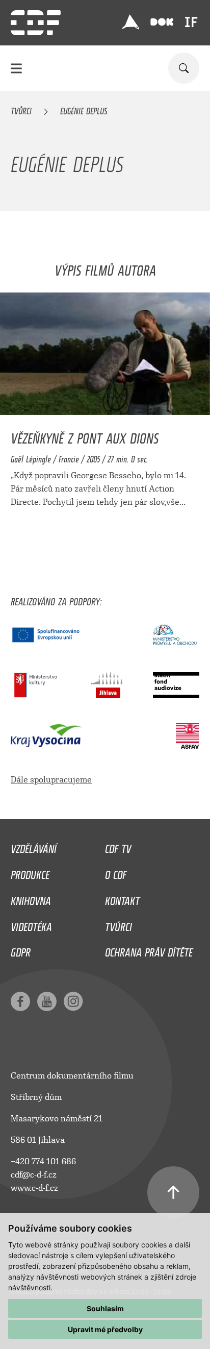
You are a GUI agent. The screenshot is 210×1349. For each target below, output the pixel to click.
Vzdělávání (34, 846)
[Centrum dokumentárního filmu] (36, 22)
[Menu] (16, 68)
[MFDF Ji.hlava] (131, 22)
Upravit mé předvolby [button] (105, 1329)
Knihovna (31, 898)
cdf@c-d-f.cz (34, 1175)
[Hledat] (183, 68)
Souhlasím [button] (105, 1308)
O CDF (115, 872)
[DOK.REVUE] (161, 22)
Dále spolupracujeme (51, 779)
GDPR (21, 950)
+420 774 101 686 (43, 1161)
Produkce (30, 872)
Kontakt (122, 898)
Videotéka (31, 924)
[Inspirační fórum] (191, 22)
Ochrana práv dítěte (149, 950)
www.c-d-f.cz (34, 1188)
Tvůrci (21, 109)
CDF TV (118, 846)
